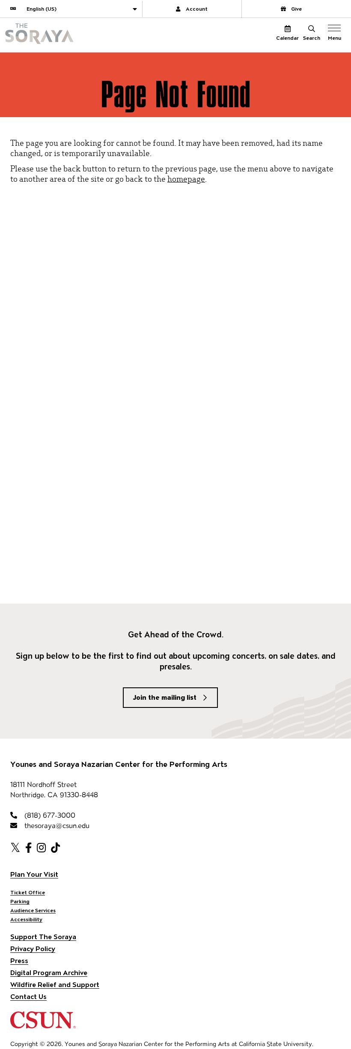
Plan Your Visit (34, 874)
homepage (186, 178)
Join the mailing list (164, 697)
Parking (20, 901)
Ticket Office (27, 892)
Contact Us (28, 997)
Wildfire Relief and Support (54, 985)
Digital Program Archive (48, 973)
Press (19, 961)
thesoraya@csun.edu (55, 826)
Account (197, 9)
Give (296, 9)
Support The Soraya (43, 937)
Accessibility (26, 919)
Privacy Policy (32, 949)
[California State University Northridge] (43, 1024)
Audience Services (33, 910)
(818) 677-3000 (48, 815)
